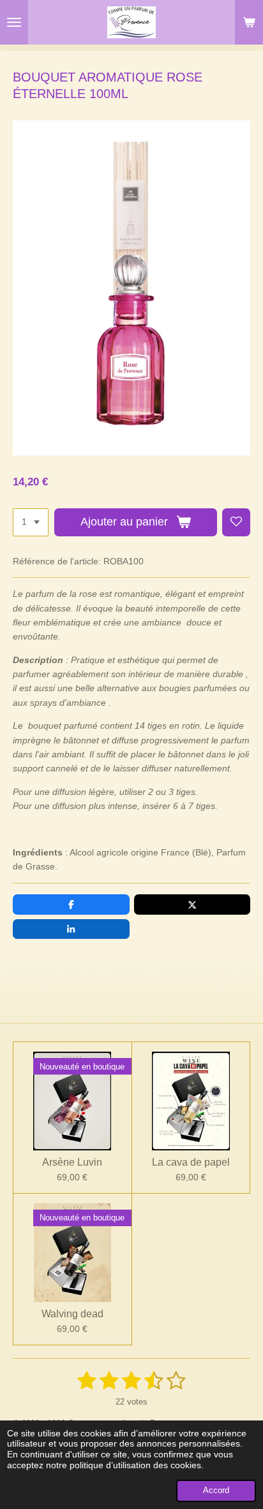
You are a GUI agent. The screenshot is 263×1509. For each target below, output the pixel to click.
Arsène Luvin (72, 1162)
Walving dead (72, 1313)
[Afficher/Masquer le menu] (14, 22)
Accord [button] (216, 1490)
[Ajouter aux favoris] (236, 522)
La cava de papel (191, 1162)
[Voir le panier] (249, 22)
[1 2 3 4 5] (31, 522)
